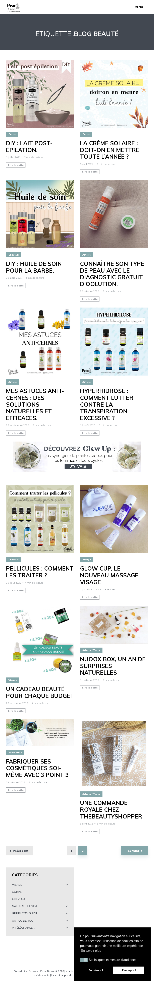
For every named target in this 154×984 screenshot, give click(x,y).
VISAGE (17, 885)
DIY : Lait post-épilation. (29, 146)
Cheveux (13, 254)
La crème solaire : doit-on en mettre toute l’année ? (109, 150)
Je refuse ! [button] (96, 970)
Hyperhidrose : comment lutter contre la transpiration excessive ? (106, 404)
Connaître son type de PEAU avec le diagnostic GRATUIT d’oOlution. (112, 273)
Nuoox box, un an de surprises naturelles (113, 666)
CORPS (17, 892)
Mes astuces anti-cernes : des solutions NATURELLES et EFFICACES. (35, 404)
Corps (12, 134)
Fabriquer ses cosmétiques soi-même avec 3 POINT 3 (37, 768)
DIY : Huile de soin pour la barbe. (34, 267)
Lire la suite (16, 165)
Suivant (133, 851)
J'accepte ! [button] (128, 970)
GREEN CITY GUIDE (24, 913)
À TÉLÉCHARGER (23, 927)
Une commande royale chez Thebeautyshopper (111, 809)
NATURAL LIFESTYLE (25, 906)
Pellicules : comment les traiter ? (40, 572)
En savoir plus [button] (91, 950)
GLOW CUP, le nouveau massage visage (109, 575)
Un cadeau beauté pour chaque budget (40, 692)
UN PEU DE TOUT (23, 920)
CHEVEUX (18, 899)
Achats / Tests (91, 650)
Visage (86, 559)
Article (86, 254)
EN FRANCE (15, 752)
